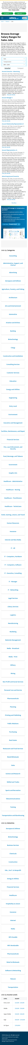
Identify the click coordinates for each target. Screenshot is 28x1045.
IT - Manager (13, 581)
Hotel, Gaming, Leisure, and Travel (13, 515)
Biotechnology (13, 339)
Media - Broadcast (13, 648)
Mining (13, 673)
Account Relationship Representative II (13, 124)
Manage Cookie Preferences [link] (8, 1041)
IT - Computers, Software (13, 565)
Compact (20, 68)
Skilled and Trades (13, 782)
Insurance (13, 531)
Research (7, 21)
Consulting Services (13, 364)
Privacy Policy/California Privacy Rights (10, 1037)
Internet (13, 920)
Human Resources (13, 523)
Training (13, 807)
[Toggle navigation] (2, 18)
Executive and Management (13, 423)
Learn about (6, 224)
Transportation (13, 987)
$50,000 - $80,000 (19, 1014)
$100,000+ (17, 1025)
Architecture (13, 298)
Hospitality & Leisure (13, 904)
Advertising (13, 272)
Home (2, 21)
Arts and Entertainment (13, 306)
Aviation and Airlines (13, 323)
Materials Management (13, 640)
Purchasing (13, 732)
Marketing (13, 632)
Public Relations (12, 723)
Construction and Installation (13, 356)
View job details (11, 95)
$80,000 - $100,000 (20, 1020)
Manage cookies (15, 10)
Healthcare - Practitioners (13, 498)
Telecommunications (13, 799)
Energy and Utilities (13, 389)
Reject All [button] (19, 13)
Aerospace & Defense (13, 828)
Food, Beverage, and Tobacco (13, 456)
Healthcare (13, 895)
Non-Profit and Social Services (13, 682)
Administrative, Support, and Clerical (13, 264)
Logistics (13, 615)
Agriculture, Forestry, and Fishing (13, 289)
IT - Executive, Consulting (13, 573)
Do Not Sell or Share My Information (9, 1039)
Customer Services (13, 373)
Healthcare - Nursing (13, 490)
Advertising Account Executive (10, 176)
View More (14, 203)
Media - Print (13, 657)
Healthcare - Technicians (13, 506)
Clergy (13, 348)
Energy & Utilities (13, 879)
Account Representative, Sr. (9, 150)
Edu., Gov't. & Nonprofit (13, 870)
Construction (13, 862)
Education (13, 381)
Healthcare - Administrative (13, 481)
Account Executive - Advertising (11, 71)
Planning (13, 707)
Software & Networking (13, 970)
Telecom (13, 979)
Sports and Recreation (13, 790)
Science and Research (13, 774)
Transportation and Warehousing (13, 815)
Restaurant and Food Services (13, 749)
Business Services (13, 845)
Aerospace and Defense (13, 281)
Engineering (13, 398)
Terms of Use (5, 1038)
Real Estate (13, 740)
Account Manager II (7, 98)
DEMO (24, 18)
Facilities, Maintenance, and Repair (13, 431)
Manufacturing (13, 623)
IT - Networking (13, 590)
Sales (13, 765)
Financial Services (13, 440)
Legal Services (13, 598)
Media (13, 929)
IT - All (13, 548)
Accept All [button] (6, 13)
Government (13, 465)
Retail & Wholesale (13, 962)
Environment (13, 414)
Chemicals (13, 854)
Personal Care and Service (13, 690)
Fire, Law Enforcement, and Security (13, 448)
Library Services (13, 607)
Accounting (13, 256)
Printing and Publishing (13, 715)
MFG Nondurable (13, 945)
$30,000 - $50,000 (19, 1008)
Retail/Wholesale (13, 757)
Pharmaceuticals (13, 698)
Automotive (13, 314)
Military (13, 665)
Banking (13, 331)
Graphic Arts (13, 473)
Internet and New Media (13, 540)
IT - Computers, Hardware (13, 556)
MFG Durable (13, 937)
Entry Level (13, 406)
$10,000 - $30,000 (19, 1003)
